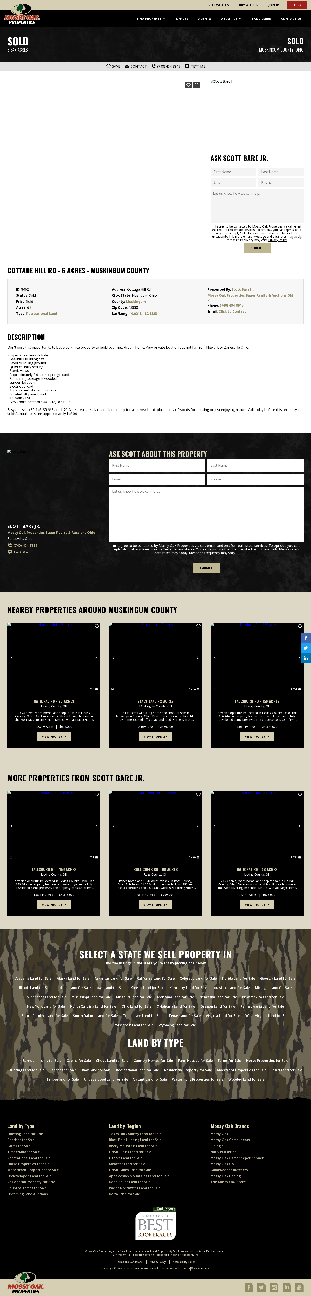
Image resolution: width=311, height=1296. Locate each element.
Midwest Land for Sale (127, 1164)
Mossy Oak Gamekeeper (230, 1139)
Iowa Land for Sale (111, 987)
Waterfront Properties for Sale (197, 1079)
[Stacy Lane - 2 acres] (155, 658)
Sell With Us (219, 5)
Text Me (21, 552)
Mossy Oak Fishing (226, 1176)
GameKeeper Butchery (229, 1170)
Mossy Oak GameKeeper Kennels (238, 1158)
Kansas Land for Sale (147, 987)
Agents (204, 19)
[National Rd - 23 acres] (53, 658)
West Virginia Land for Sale (267, 1015)
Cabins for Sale (79, 1060)
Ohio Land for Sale (136, 1006)
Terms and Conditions (129, 1262)
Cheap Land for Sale (112, 1060)
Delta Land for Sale (124, 1194)
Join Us (274, 5)
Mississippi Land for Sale (91, 997)
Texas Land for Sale (185, 1015)
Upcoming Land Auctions (27, 1194)
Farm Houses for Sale (195, 1060)
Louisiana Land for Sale (231, 987)
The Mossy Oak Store (228, 1182)
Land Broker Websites (173, 1268)
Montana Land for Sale (175, 997)
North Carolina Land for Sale (93, 1006)
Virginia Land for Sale (223, 1015)
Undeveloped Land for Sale (106, 1079)
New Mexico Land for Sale (263, 997)
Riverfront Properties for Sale (242, 1070)
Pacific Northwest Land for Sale (135, 1188)
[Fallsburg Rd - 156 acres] (257, 658)
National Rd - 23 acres (54, 701)
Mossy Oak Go (222, 1164)
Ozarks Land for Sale (126, 1158)
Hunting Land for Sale (26, 1070)
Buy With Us (248, 5)
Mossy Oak (219, 1133)
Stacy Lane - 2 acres (155, 701)
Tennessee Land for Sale (143, 1015)
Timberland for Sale (63, 1079)
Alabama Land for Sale (33, 978)
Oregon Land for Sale (217, 1006)
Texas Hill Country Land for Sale (135, 1133)
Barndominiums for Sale (42, 1060)
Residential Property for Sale (188, 1070)
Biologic (217, 1146)
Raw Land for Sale (96, 1070)
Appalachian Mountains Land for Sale (139, 1176)
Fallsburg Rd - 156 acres (257, 701)
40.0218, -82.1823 (143, 313)
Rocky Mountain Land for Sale (133, 1146)
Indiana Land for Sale (74, 987)
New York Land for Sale (46, 1006)
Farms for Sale (229, 1060)
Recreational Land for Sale (137, 1070)
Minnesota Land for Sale (46, 997)
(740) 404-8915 (232, 305)
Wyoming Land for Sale (177, 1025)
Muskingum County (276, 49)
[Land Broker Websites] (200, 1268)
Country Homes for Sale (153, 1060)
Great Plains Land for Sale (130, 1151)
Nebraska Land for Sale (218, 997)
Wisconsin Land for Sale (134, 1025)
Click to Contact (232, 311)
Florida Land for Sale (238, 978)
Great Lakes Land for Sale (130, 1170)
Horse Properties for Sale (267, 1060)
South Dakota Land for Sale (95, 1015)
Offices (182, 19)
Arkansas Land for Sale (113, 978)
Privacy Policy (277, 240)
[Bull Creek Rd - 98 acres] (155, 826)
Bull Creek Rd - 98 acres (155, 869)
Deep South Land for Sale (130, 1182)
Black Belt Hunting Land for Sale (135, 1139)
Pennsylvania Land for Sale (262, 1006)
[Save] (188, 85)
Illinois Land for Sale (35, 987)
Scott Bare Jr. (243, 289)
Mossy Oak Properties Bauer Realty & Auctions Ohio (250, 297)
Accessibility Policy (184, 1262)
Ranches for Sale (63, 1070)
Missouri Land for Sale (134, 997)
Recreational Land (41, 313)
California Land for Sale (156, 978)
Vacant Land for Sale (150, 1079)
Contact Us (291, 19)
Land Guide (261, 19)
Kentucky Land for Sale (188, 987)
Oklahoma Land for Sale (176, 1006)
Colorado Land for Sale (198, 978)
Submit (257, 248)
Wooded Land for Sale (246, 1079)
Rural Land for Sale (287, 1070)
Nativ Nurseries (223, 1151)
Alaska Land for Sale (73, 978)
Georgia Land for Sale (278, 978)
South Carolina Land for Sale (45, 1015)
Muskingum (136, 301)
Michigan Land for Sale (273, 987)
